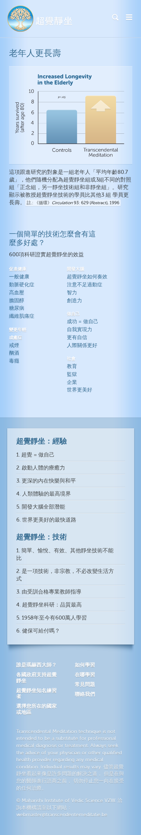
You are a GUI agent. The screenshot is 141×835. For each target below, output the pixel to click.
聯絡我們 (85, 694)
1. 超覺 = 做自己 (35, 455)
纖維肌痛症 (21, 316)
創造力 (74, 300)
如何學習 (85, 665)
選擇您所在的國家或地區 (36, 709)
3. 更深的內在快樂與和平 (46, 481)
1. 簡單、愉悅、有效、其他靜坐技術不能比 (65, 554)
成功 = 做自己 (82, 321)
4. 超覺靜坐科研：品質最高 (49, 605)
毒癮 (14, 361)
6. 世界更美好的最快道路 (46, 520)
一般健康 (19, 276)
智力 (72, 292)
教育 (72, 366)
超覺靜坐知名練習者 (36, 693)
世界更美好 (79, 390)
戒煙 (14, 345)
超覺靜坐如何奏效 (87, 276)
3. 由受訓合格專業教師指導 (48, 592)
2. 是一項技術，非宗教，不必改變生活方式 (65, 575)
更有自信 (77, 337)
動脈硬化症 (21, 284)
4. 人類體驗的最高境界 (43, 494)
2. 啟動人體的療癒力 (40, 468)
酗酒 (14, 353)
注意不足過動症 (84, 284)
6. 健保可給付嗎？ (38, 631)
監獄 (72, 374)
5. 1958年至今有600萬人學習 (51, 618)
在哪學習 (85, 674)
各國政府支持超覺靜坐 (36, 678)
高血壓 (16, 292)
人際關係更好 (82, 345)
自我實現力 (79, 329)
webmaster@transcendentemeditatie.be (61, 814)
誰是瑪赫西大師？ (36, 665)
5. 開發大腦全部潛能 (40, 507)
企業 (72, 382)
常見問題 (85, 684)
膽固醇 (16, 300)
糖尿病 (16, 308)
